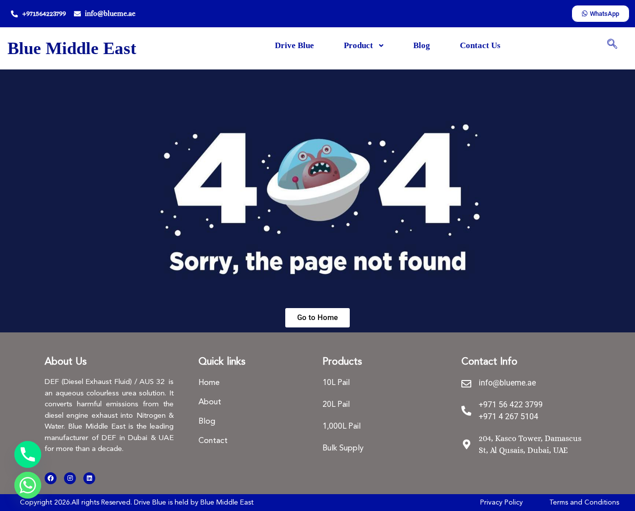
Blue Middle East (71, 48)
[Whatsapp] (27, 485)
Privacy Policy (501, 502)
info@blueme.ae (507, 382)
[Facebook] (51, 478)
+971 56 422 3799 (511, 404)
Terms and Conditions (584, 502)
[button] (612, 45)
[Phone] (27, 454)
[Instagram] (70, 478)
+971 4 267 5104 (508, 416)
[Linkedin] (89, 478)
